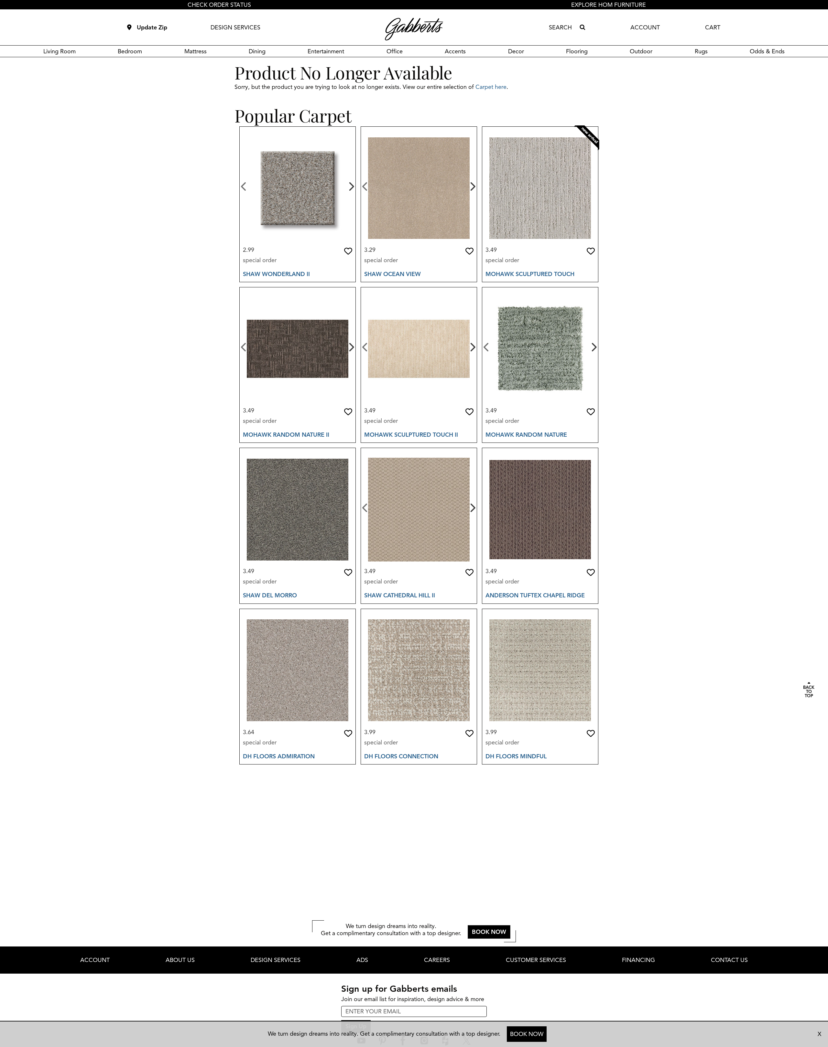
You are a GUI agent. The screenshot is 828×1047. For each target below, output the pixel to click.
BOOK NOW (526, 1034)
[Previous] (243, 185)
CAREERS (437, 960)
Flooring (577, 51)
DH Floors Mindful (516, 756)
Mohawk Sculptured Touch (529, 274)
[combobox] (562, 27)
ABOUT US (180, 960)
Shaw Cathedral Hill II (399, 595)
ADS (362, 960)
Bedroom (130, 51)
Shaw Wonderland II (276, 274)
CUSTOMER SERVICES (536, 960)
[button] (348, 251)
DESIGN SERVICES (235, 27)
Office (395, 51)
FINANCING (638, 960)
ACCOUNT (645, 27)
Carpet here (491, 87)
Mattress (195, 51)
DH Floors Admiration (279, 756)
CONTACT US (729, 960)
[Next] (350, 185)
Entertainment (326, 51)
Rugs (701, 51)
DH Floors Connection (401, 756)
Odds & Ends (767, 51)
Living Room (59, 51)
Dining (257, 51)
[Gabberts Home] (414, 29)
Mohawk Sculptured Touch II (411, 434)
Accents (455, 51)
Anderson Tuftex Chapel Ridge (535, 595)
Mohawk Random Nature (526, 434)
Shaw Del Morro (270, 595)
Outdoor (641, 51)
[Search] (582, 27)
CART (712, 27)
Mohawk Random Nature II (286, 434)
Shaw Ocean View (392, 274)
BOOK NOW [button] (489, 931)
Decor (516, 51)
